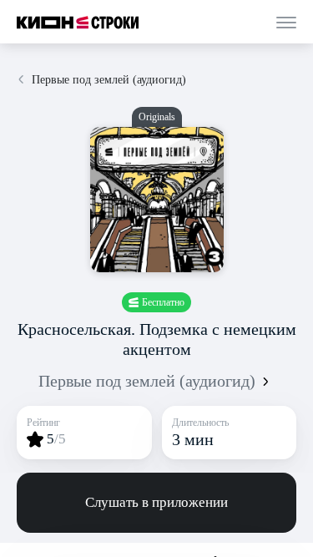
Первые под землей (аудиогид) (146, 381)
